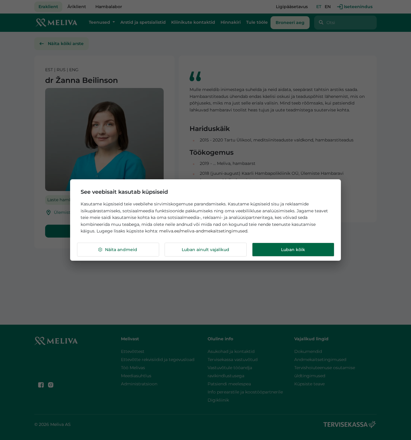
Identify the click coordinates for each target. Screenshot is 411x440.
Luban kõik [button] (293, 249)
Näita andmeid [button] (121, 249)
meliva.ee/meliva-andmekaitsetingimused (203, 231)
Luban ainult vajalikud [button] (205, 249)
